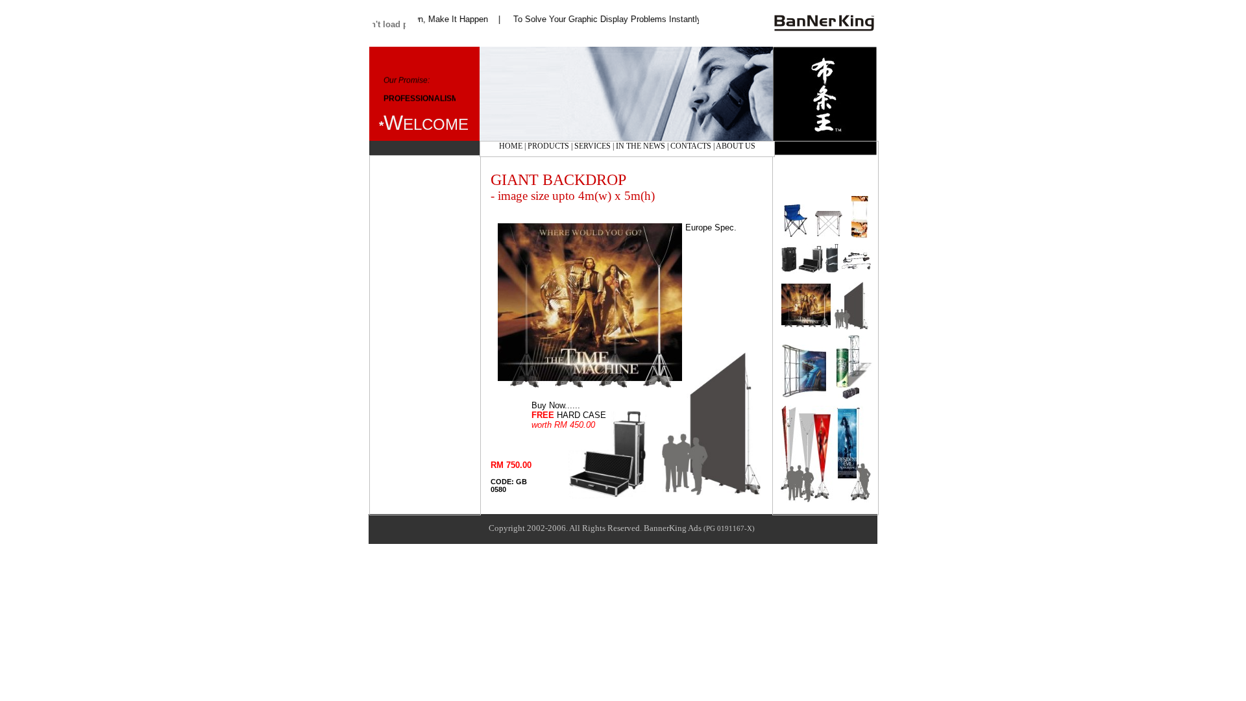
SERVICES (592, 146)
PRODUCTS (549, 146)
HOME (510, 146)
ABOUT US (735, 146)
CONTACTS (690, 146)
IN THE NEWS (641, 146)
